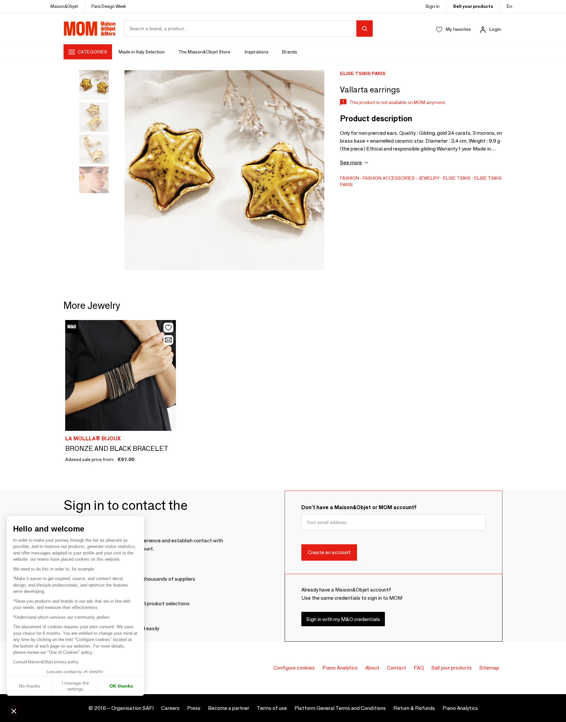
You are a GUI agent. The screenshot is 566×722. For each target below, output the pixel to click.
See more (351, 162)
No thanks (29, 686)
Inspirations (257, 52)
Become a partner (228, 708)
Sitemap (489, 668)
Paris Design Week (108, 6)
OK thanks (121, 686)
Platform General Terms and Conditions (340, 708)
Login (495, 29)
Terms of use (272, 708)
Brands (289, 52)
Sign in (432, 6)
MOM (90, 28)
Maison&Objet (64, 6)
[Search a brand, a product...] (364, 28)
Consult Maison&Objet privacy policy (45, 662)
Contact (396, 668)
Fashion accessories (389, 178)
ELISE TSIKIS (457, 178)
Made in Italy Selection (142, 52)
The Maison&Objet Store (204, 52)
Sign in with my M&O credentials (343, 619)
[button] (14, 711)
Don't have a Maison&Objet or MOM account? (359, 507)
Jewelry (429, 178)
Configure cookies (294, 668)
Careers (170, 708)
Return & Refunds (414, 708)
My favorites (458, 29)
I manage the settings (75, 686)
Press (193, 708)
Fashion (349, 178)
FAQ (419, 668)
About (372, 668)
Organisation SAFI (132, 708)
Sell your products (473, 6)
